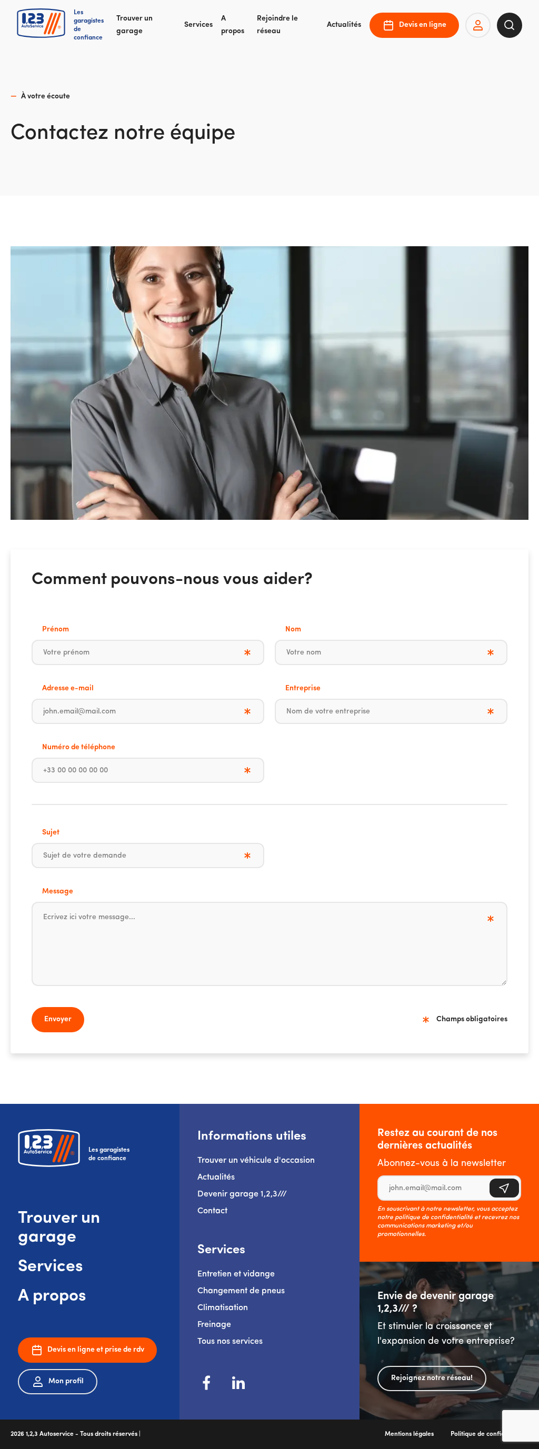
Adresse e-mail (68, 688)
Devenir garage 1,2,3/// (242, 1194)
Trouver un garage (134, 25)
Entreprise (303, 688)
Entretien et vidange (236, 1274)
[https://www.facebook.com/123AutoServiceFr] (206, 1382)
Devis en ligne (422, 25)
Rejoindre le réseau (277, 25)
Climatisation (222, 1308)
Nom (293, 629)
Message (57, 891)
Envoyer (58, 1019)
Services (198, 25)
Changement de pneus (241, 1291)
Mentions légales (409, 1434)
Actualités (344, 25)
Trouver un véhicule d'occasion (256, 1160)
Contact (212, 1211)
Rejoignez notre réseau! (432, 1378)
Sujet (50, 833)
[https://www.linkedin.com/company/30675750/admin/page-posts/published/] (238, 1382)
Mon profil (66, 1381)
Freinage (214, 1325)
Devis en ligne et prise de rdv (95, 1350)
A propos (232, 25)
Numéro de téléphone (78, 747)
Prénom (55, 629)
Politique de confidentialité (489, 1434)
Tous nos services (230, 1341)
